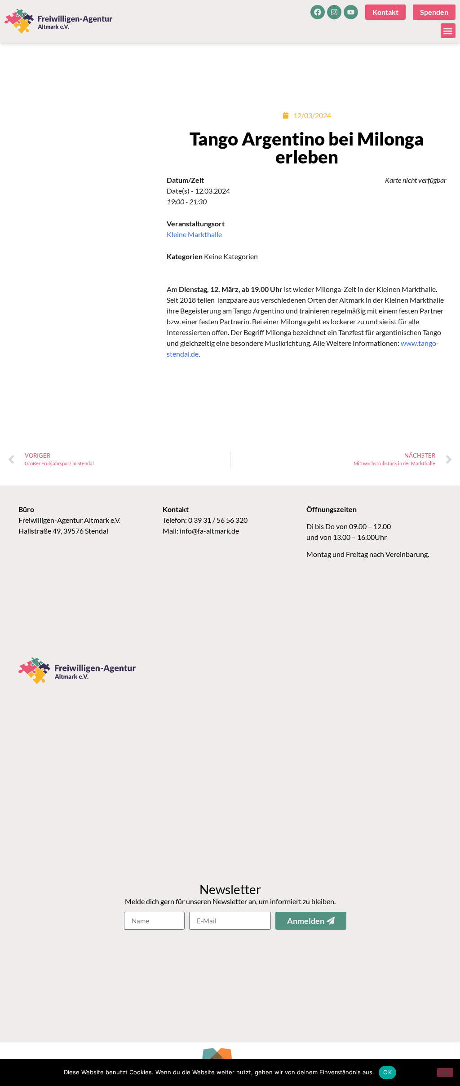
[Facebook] (317, 12)
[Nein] (445, 1072)
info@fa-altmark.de (209, 530)
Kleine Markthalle (194, 234)
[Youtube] (351, 12)
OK (387, 1072)
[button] (448, 30)
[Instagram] (334, 12)
